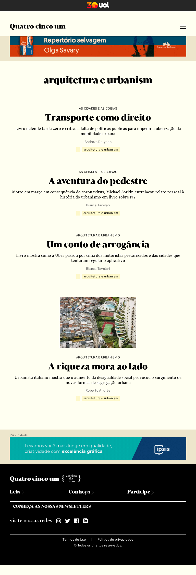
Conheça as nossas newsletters (52, 507)
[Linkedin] (85, 521)
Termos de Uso (74, 539)
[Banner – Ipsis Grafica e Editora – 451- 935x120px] (98, 448)
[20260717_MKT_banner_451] (98, 45)
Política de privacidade (115, 539)
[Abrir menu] (183, 27)
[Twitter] (67, 521)
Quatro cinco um (38, 26)
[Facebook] (76, 521)
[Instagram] (58, 521)
